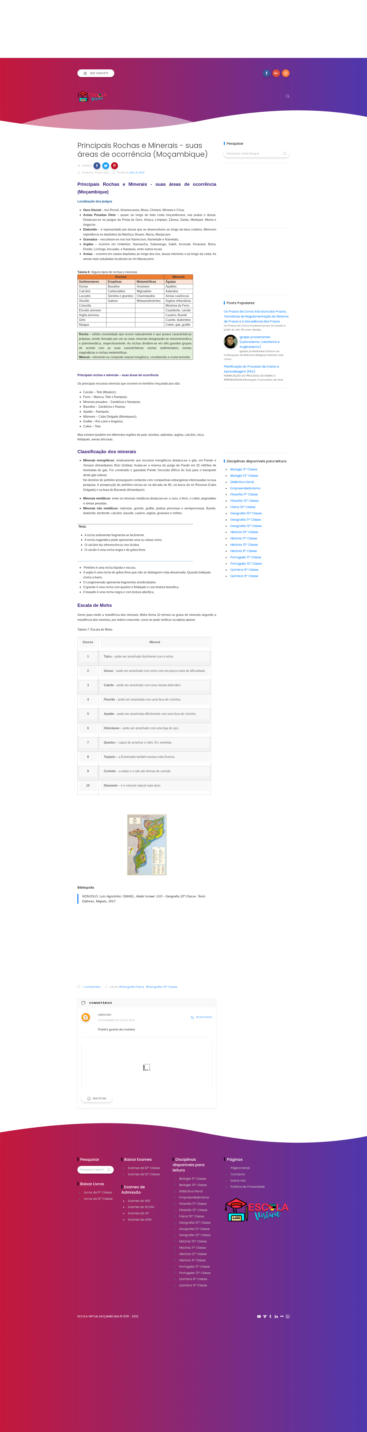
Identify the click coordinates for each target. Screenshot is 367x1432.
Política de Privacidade (248, 1186)
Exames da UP (138, 1213)
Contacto (238, 1174)
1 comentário (91, 987)
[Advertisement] (114, 31)
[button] (96, 165)
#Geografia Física (131, 987)
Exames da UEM (139, 1219)
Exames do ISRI (139, 1201)
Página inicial (240, 1168)
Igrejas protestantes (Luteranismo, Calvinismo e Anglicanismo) (260, 342)
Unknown (104, 1015)
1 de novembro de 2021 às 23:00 (116, 1020)
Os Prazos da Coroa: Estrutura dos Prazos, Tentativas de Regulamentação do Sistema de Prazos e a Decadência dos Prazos (256, 316)
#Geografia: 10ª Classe (161, 987)
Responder (204, 1017)
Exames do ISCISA (141, 1207)
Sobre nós (238, 1180)
